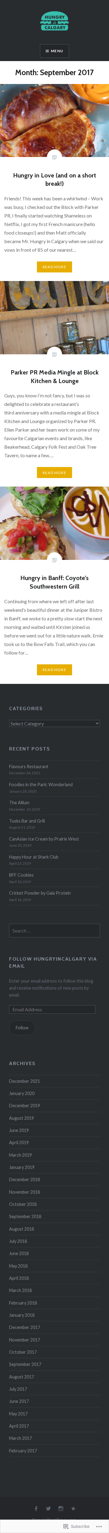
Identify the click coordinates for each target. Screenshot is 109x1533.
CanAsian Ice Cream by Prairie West (44, 838)
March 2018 (20, 1290)
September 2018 (25, 1216)
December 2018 (24, 1179)
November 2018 (24, 1192)
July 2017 (18, 1389)
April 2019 (19, 1142)
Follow (22, 1027)
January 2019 (22, 1167)
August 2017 (21, 1376)
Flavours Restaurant (28, 766)
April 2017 (19, 1426)
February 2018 (23, 1302)
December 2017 (24, 1327)
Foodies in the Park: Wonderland (41, 784)
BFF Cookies (21, 875)
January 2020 (22, 1093)
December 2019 (24, 1105)
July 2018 (18, 1241)
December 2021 (24, 1081)
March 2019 (20, 1155)
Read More (54, 267)
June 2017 (19, 1401)
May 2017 (18, 1413)
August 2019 (21, 1118)
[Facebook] (36, 1509)
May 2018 (18, 1265)
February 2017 (23, 1450)
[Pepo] (73, 1509)
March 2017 (20, 1438)
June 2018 (19, 1253)
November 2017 (24, 1339)
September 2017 (25, 1364)
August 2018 (21, 1229)
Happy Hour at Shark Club (33, 857)
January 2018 (22, 1315)
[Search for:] (54, 930)
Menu (57, 51)
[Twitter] (48, 1509)
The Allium (19, 802)
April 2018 (19, 1278)
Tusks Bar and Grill (27, 820)
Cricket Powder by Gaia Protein (40, 893)
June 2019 (19, 1130)
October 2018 (23, 1204)
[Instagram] (61, 1509)
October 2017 (23, 1352)
